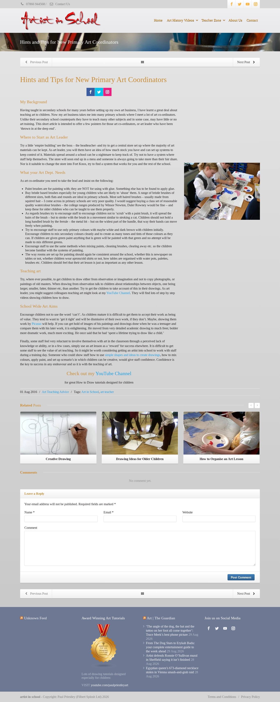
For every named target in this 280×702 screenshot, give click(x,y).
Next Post (244, 62)
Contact (252, 20)
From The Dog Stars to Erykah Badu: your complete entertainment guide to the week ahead (170, 647)
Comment (30, 527)
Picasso (36, 323)
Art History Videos (180, 20)
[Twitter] (240, 4)
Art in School (90, 392)
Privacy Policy (250, 697)
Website (187, 512)
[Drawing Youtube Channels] (104, 646)
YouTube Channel (118, 293)
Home (158, 20)
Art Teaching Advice (55, 392)
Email (109, 512)
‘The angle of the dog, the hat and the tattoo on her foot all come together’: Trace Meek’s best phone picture (170, 630)
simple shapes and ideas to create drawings (132, 355)
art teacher (107, 392)
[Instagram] (256, 4)
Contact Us (62, 4)
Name (29, 512)
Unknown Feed (35, 618)
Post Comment (241, 577)
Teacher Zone (211, 20)
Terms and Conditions (222, 697)
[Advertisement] (222, 126)
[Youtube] (248, 4)
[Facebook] (232, 4)
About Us (235, 20)
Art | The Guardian (161, 618)
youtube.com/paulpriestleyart (109, 685)
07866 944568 (35, 4)
